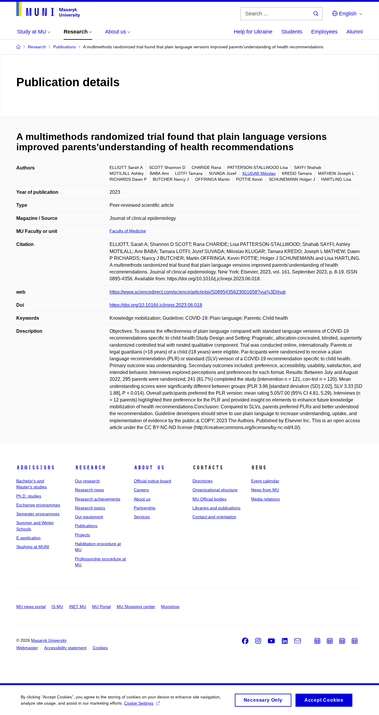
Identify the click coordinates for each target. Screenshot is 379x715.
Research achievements (97, 499)
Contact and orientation (214, 516)
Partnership (144, 508)
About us (149, 467)
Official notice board (152, 481)
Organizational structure (214, 489)
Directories (202, 481)
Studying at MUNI (32, 546)
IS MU (57, 606)
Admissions (35, 467)
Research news (89, 489)
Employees (324, 32)
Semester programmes (38, 513)
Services (142, 516)
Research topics (90, 508)
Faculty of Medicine (128, 230)
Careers (141, 489)
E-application (28, 537)
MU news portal (31, 606)
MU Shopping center (136, 606)
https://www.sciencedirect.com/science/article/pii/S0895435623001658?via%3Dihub (198, 292)
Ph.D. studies (28, 496)
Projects (82, 534)
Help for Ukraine (253, 32)
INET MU (77, 606)
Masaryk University (49, 640)
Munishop (170, 606)
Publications (86, 525)
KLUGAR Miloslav (259, 173)
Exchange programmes (38, 505)
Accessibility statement (65, 647)
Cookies (100, 647)
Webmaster (27, 647)
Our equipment (89, 516)
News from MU (265, 489)
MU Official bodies (209, 499)
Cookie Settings (138, 703)
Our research (87, 481)
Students (291, 32)
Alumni (354, 32)
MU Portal (101, 606)
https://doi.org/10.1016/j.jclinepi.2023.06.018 (156, 305)
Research (90, 467)
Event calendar (265, 481)
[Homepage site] (48, 9)
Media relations (265, 499)
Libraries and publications (216, 508)
